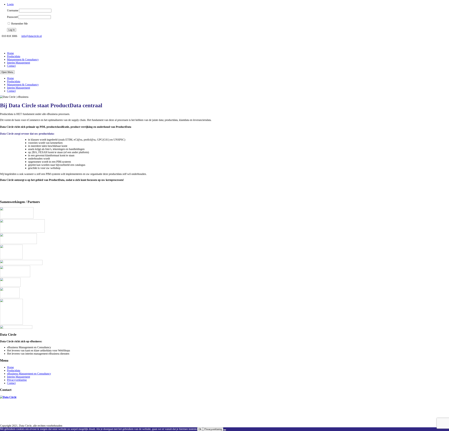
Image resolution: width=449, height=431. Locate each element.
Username (12, 10)
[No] (224, 429)
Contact (11, 65)
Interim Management (18, 62)
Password (12, 16)
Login (10, 4)
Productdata (13, 56)
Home (10, 53)
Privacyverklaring (17, 379)
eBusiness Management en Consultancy (29, 373)
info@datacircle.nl (31, 36)
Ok (200, 429)
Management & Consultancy (23, 59)
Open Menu (7, 72)
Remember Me (19, 23)
